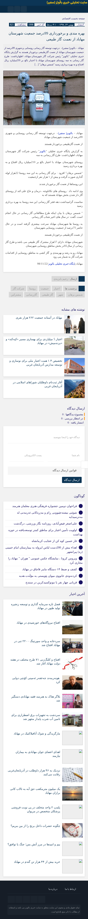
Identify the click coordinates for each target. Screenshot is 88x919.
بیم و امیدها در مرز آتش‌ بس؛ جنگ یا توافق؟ (34, 844)
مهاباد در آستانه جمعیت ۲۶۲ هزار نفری (39, 317)
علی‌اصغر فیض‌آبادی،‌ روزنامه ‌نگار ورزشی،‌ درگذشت (45, 523)
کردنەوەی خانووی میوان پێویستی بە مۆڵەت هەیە (48, 575)
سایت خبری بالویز (33, 907)
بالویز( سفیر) (65, 133)
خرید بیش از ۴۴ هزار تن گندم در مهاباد (37, 861)
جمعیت (45, 288)
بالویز (42, 151)
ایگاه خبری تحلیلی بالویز (61, 263)
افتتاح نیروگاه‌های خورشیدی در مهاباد (38, 622)
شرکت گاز (18, 288)
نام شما (76, 455)
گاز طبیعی (47, 294)
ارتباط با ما (70, 889)
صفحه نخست (77, 18)
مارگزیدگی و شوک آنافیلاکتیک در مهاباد (37, 733)
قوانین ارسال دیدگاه (65, 470)
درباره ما (53, 889)
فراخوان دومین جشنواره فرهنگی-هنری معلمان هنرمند (44, 506)
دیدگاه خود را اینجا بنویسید (66, 437)
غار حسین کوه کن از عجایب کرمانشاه (54, 541)
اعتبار (57, 288)
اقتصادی (66, 18)
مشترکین (16, 294)
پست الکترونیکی (33, 455)
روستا (32, 288)
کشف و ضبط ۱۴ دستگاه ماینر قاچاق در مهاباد (49, 569)
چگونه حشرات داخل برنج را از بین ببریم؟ (35, 825)
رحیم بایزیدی (61, 278)
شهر (60, 294)
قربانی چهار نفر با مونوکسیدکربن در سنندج (51, 582)
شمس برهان (75, 294)
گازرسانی (31, 294)
